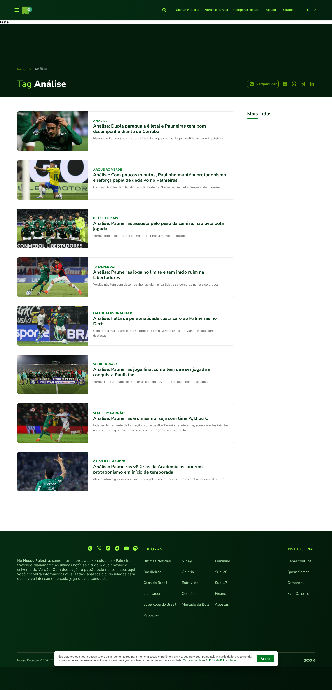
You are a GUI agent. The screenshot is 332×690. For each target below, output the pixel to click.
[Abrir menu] (16, 10)
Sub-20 (221, 571)
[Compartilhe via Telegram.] (303, 84)
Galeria (188, 571)
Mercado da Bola (216, 10)
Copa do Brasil (155, 582)
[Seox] (309, 660)
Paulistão (151, 615)
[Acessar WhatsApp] (90, 548)
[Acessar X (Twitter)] (99, 548)
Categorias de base (246, 10)
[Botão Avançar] (315, 10)
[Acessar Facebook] (117, 548)
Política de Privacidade (221, 660)
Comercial (295, 582)
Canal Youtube (299, 561)
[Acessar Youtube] (126, 548)
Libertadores (153, 593)
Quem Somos (298, 571)
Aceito (266, 658)
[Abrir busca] (164, 10)
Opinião (188, 593)
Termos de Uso (193, 660)
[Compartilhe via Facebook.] (285, 84)
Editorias (152, 549)
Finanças (222, 593)
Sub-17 (221, 582)
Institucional (301, 549)
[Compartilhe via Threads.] (294, 84)
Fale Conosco (298, 593)
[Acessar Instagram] (108, 548)
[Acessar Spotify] (135, 548)
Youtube (289, 10)
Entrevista (190, 582)
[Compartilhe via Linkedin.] (312, 84)
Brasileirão (152, 571)
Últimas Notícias (187, 10)
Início (21, 69)
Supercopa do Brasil (159, 604)
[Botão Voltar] (307, 10)
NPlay (187, 561)
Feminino (222, 561)
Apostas (271, 10)
